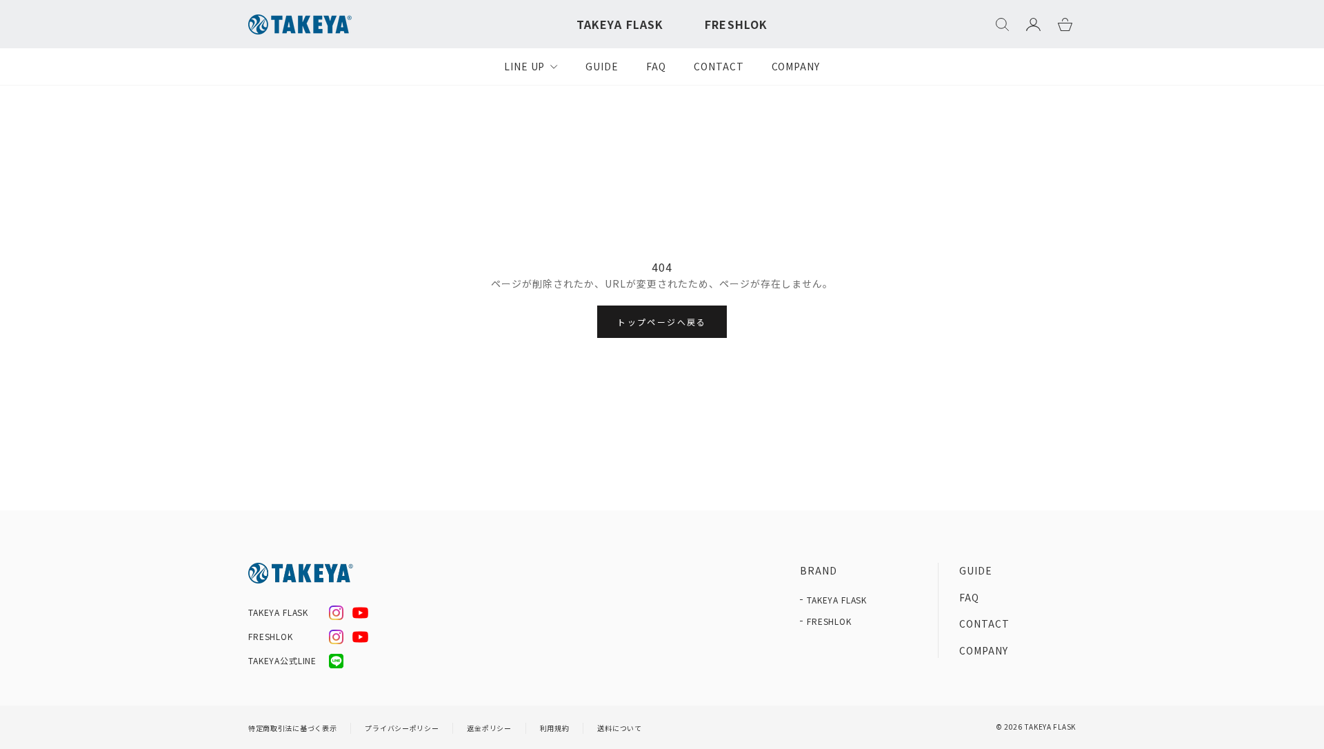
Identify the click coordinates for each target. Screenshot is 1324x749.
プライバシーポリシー (402, 728)
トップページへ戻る (662, 322)
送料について (619, 728)
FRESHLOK (736, 24)
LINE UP (524, 66)
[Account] (1033, 24)
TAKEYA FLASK (619, 24)
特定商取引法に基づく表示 (292, 728)
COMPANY (796, 66)
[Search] (1002, 24)
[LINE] (336, 661)
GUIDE (602, 66)
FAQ (656, 66)
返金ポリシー (489, 728)
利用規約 (555, 728)
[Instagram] (336, 612)
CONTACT (719, 66)
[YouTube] (360, 612)
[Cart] (1065, 24)
